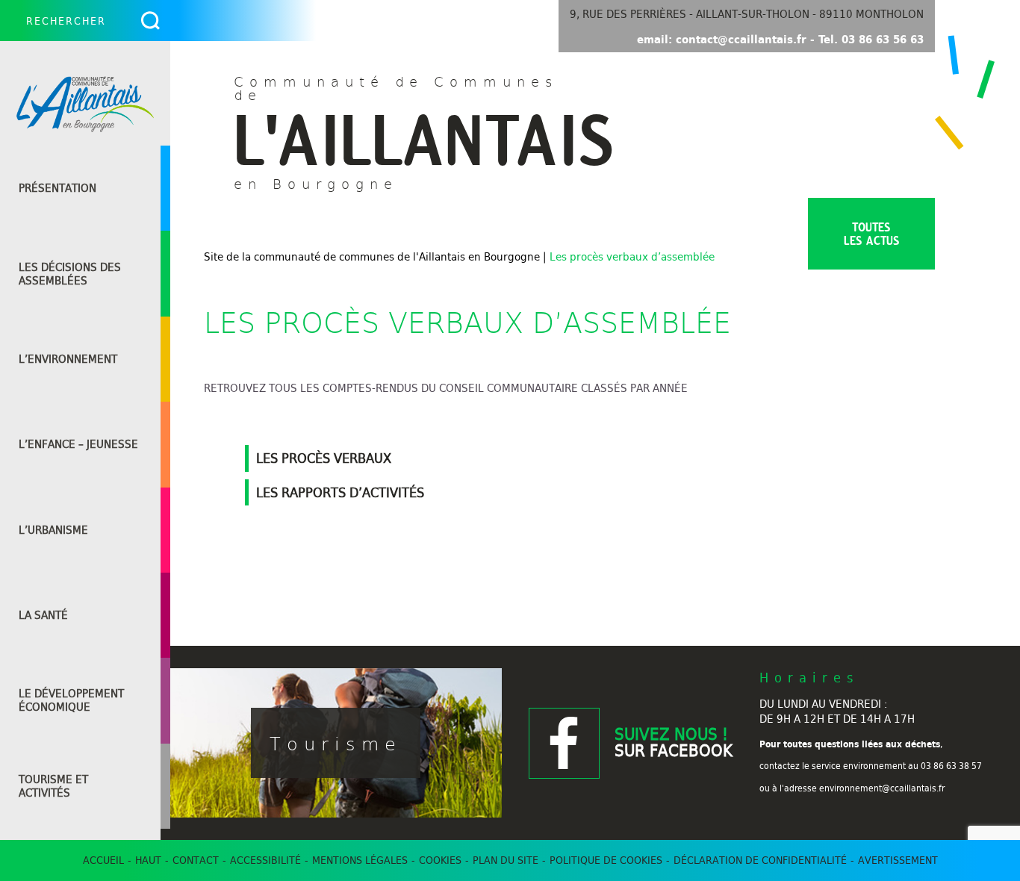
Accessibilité (265, 860)
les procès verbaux (323, 458)
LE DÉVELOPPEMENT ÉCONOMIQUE (71, 700)
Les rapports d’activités (340, 492)
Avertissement (898, 860)
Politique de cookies (606, 860)
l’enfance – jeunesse (78, 444)
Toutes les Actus (872, 234)
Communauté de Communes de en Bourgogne (409, 131)
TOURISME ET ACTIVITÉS (53, 786)
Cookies (440, 860)
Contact (195, 860)
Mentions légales (360, 860)
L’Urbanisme (53, 530)
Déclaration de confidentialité (760, 860)
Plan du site (505, 860)
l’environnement (68, 359)
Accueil (103, 860)
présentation (57, 188)
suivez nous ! (674, 742)
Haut (148, 860)
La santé (43, 615)
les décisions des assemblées (70, 274)
